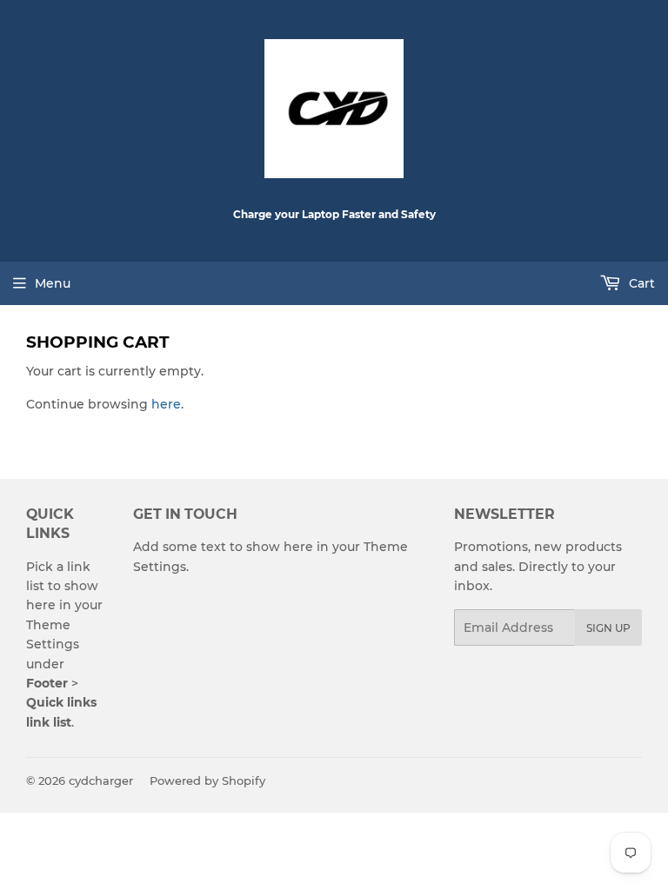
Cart (640, 283)
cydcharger (101, 780)
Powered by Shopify (207, 780)
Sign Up (608, 627)
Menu (52, 283)
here (166, 404)
